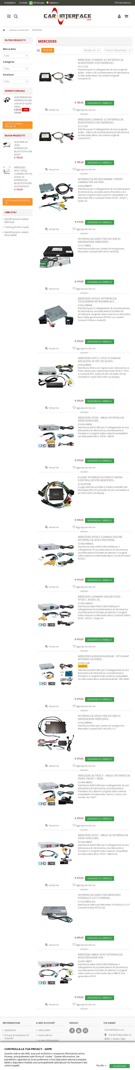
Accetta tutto (119, 1065)
